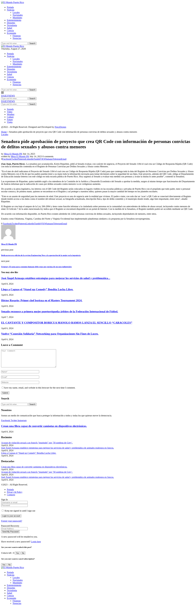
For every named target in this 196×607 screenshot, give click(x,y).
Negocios (17, 38)
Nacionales (18, 15)
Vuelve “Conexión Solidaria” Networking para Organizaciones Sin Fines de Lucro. (50, 333)
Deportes (11, 23)
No (23, 553)
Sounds (10, 109)
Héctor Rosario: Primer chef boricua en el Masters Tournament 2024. (41, 300)
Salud (9, 28)
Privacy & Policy (14, 492)
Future (10, 119)
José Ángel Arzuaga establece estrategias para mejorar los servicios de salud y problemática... (55, 278)
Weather (10, 114)
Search (32, 43)
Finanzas (17, 35)
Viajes (9, 122)
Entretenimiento (14, 20)
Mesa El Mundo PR (13, 154)
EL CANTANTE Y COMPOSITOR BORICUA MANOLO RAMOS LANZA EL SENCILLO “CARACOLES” (66, 322)
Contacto (11, 494)
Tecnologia (12, 25)
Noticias (10, 10)
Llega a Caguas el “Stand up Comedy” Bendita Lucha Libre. (37, 289)
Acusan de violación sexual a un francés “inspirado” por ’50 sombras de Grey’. (37, 442)
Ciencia (10, 30)
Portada (10, 7)
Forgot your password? (11, 521)
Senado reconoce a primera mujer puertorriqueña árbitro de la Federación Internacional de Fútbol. (59, 311)
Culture (10, 117)
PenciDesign (60, 127)
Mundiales (17, 17)
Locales (16, 12)
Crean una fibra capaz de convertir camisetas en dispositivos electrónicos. (44, 426)
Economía (11, 33)
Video (9, 112)
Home (4, 132)
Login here (36, 541)
